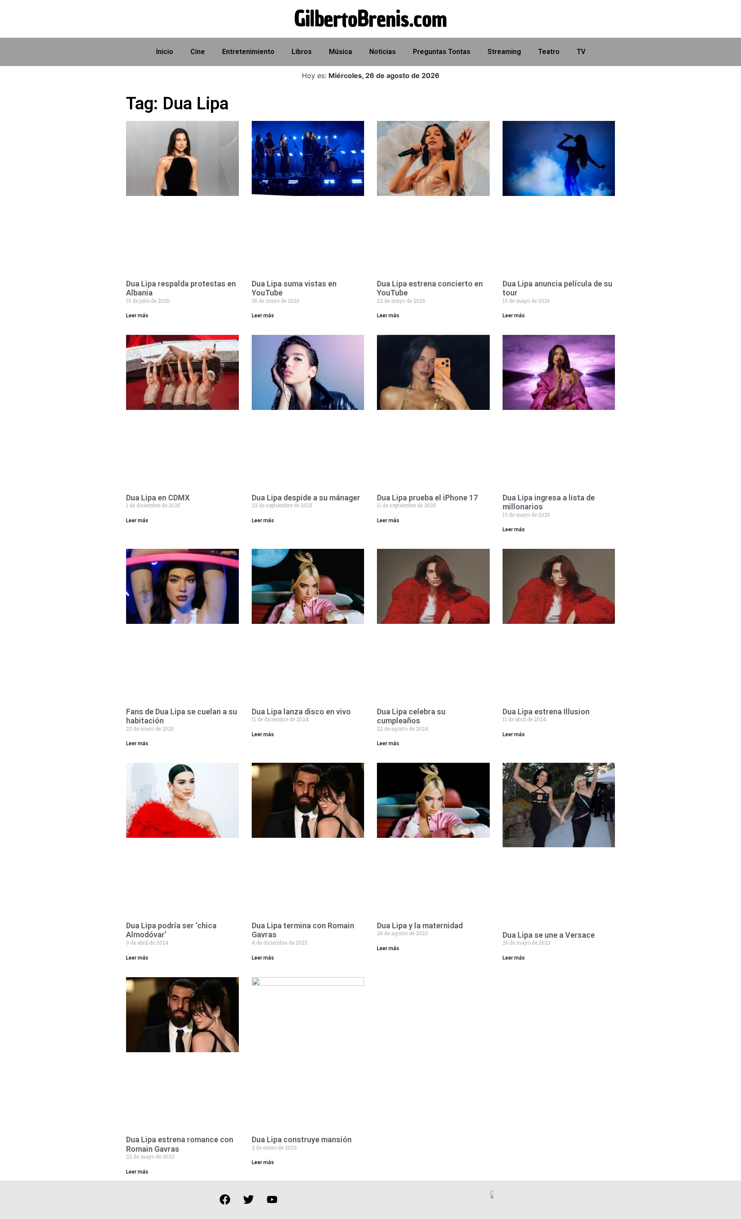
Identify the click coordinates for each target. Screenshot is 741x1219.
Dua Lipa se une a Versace (549, 934)
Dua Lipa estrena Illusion (546, 711)
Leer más (137, 316)
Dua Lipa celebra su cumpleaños (411, 716)
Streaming (504, 52)
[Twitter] (248, 1199)
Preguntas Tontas (441, 52)
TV (581, 52)
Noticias (382, 52)
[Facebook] (224, 1199)
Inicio (164, 52)
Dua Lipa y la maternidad (420, 925)
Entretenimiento (248, 52)
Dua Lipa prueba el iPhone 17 (427, 497)
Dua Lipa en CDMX (158, 497)
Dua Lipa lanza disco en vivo (301, 711)
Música (340, 52)
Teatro (549, 52)
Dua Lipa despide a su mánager (306, 497)
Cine (197, 52)
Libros (302, 52)
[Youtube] (272, 1199)
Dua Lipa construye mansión (302, 1139)
